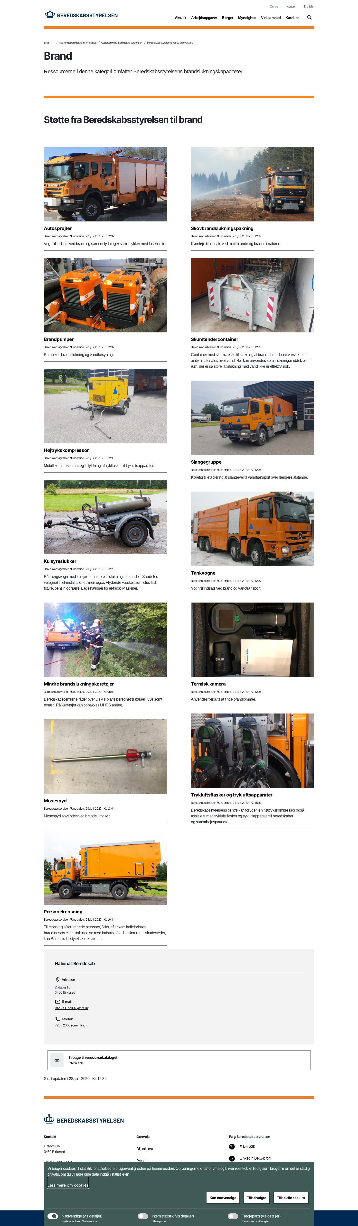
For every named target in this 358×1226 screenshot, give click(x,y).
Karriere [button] (292, 17)
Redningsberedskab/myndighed (78, 42)
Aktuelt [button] (180, 17)
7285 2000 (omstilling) (70, 1025)
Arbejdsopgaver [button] (204, 17)
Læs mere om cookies (67, 1185)
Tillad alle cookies (291, 1198)
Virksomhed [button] (271, 17)
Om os (274, 6)
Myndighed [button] (247, 17)
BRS (46, 42)
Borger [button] (227, 17)
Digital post (144, 1149)
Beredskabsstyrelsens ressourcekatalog (170, 42)
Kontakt (291, 6)
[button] (308, 19)
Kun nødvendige (223, 1198)
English (308, 6)
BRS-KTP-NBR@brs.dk (71, 1008)
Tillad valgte (256, 1198)
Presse (141, 1161)
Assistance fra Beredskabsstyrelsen (121, 42)
